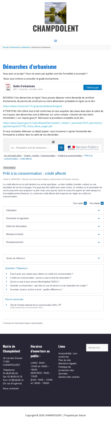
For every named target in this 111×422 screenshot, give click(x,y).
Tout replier (78, 203)
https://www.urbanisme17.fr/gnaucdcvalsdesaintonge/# (32, 106)
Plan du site (64, 360)
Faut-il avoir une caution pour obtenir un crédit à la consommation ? (41, 274)
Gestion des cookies (68, 376)
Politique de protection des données (66, 370)
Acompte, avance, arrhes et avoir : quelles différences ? (36, 289)
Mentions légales (67, 363)
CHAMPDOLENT (55, 28)
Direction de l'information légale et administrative (24, 323)
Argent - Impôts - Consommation (40, 155)
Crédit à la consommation (70, 155)
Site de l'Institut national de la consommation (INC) (34, 305)
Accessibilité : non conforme (67, 355)
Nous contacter (11, 388)
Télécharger (92, 87)
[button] (53, 210)
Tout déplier (95, 203)
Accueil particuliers (13, 155)
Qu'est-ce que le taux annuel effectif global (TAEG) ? (34, 281)
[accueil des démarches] (53, 141)
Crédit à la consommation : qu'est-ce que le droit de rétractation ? (40, 278)
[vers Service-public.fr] (83, 148)
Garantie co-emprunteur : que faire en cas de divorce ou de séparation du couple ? (48, 285)
